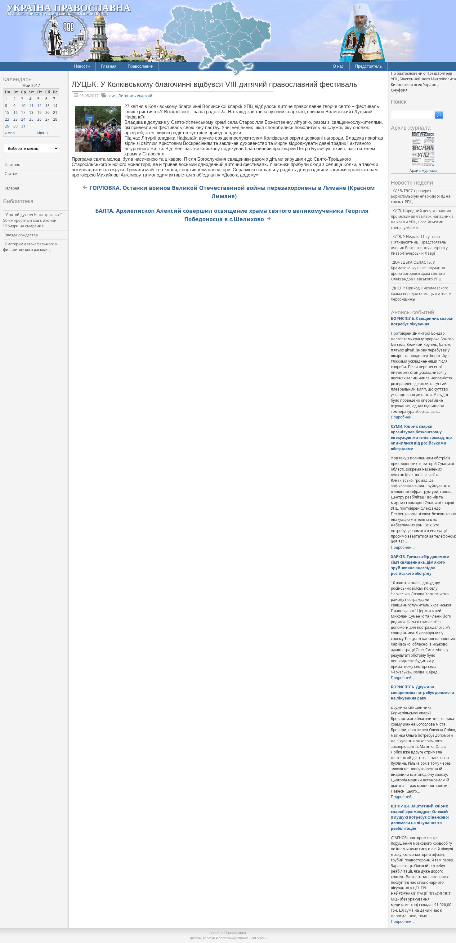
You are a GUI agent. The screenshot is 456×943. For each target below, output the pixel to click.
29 (7, 126)
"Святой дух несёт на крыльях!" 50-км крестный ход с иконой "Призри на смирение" (32, 220)
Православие (140, 66)
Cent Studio (257, 938)
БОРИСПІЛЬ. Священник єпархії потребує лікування (422, 321)
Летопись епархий (135, 95)
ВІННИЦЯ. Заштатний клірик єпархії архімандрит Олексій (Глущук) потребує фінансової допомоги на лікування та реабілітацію (420, 817)
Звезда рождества (21, 235)
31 (23, 126)
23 (15, 119)
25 (31, 119)
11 (31, 105)
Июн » (42, 133)
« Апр (10, 133)
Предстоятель (368, 66)
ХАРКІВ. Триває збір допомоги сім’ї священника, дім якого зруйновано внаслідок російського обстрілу (420, 565)
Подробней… (402, 417)
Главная (108, 66)
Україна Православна (68, 7)
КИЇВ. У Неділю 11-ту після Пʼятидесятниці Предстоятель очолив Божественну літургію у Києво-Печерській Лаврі (419, 245)
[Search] (439, 115)
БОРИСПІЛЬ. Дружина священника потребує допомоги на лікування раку (422, 692)
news (111, 95)
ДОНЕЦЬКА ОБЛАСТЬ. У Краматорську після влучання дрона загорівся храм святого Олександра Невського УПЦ (418, 271)
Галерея (12, 188)
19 (39, 112)
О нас (338, 66)
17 (23, 112)
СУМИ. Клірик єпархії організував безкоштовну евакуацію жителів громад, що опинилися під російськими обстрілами (421, 437)
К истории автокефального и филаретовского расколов (30, 246)
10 (23, 105)
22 (7, 119)
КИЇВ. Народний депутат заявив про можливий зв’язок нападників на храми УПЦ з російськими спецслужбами (422, 219)
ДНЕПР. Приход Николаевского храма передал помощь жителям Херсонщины (421, 293)
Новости (82, 66)
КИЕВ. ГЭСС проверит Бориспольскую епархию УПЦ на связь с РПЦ (420, 196)
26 (39, 119)
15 (7, 112)
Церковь (12, 164)
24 (23, 119)
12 (39, 105)
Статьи (11, 173)
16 (15, 112)
